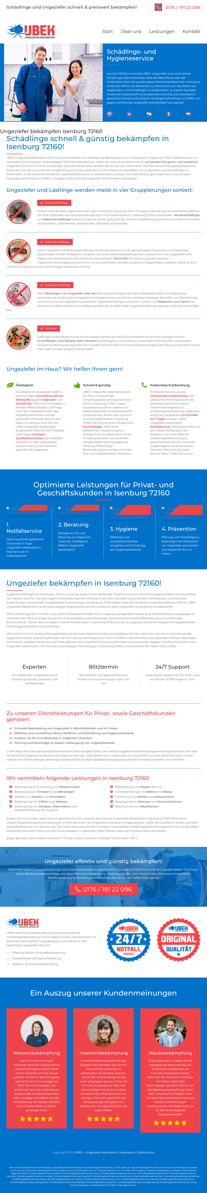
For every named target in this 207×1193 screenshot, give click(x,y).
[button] (103, 1160)
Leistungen (162, 31)
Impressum (127, 1152)
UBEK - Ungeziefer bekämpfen (96, 1152)
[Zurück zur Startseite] (30, 31)
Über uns (131, 31)
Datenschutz (146, 1152)
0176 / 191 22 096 (183, 7)
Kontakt (192, 31)
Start (107, 31)
